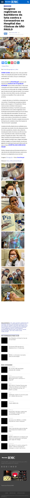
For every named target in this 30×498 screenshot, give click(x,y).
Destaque (21, 325)
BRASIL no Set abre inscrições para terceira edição (17, 355)
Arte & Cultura (21, 493)
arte (14, 323)
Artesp (18, 323)
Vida (13, 330)
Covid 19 (21, 324)
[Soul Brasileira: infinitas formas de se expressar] (4, 340)
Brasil (9, 324)
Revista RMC (14, 32)
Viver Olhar (18, 330)
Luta (2, 328)
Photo (12, 328)
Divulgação (9, 157)
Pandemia (7, 328)
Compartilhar (5, 66)
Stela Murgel (7, 69)
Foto (26, 325)
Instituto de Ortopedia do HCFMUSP (15, 327)
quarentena (4, 329)
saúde (24, 329)
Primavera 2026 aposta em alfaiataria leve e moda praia (16, 347)
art (11, 323)
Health (11, 326)
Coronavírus (15, 324)
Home (6, 493)
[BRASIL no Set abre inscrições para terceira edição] (4, 357)
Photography (19, 328)
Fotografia (4, 326)
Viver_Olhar (9, 161)
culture (15, 325)
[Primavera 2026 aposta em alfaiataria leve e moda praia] (4, 349)
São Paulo (19, 329)
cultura (3, 325)
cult (25, 324)
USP (11, 330)
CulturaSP (10, 325)
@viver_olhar (14, 69)
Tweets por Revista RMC (7, 485)
